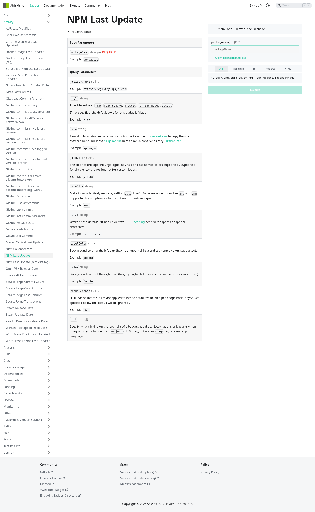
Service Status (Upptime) (137, 472)
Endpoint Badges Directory (58, 496)
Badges (34, 5)
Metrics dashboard (133, 484)
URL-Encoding (135, 222)
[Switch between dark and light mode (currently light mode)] (268, 5)
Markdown (238, 69)
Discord (45, 484)
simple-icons (158, 136)
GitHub (254, 5)
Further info (173, 141)
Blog (108, 5)
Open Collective (51, 478)
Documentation (55, 5)
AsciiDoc (270, 69)
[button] (27, 15)
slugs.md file (113, 141)
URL (221, 69)
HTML (288, 69)
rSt (254, 69)
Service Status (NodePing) (138, 478)
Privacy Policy (210, 472)
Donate (75, 5)
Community (93, 5)
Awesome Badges (52, 490)
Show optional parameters (230, 57)
